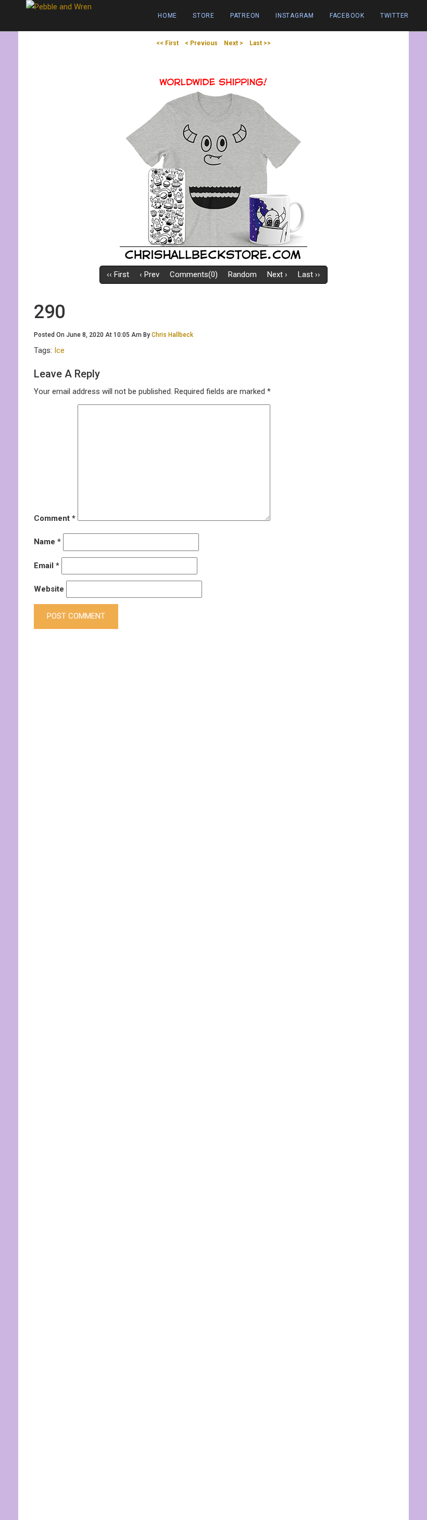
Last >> (260, 43)
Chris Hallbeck (172, 334)
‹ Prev (149, 274)
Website (49, 589)
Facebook (347, 15)
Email (46, 565)
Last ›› (309, 274)
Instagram (294, 15)
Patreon (245, 15)
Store (204, 15)
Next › (277, 274)
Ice (59, 350)
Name (47, 541)
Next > (233, 43)
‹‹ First (118, 274)
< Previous (201, 43)
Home (167, 15)
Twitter (394, 15)
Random (242, 274)
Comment (55, 518)
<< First (167, 43)
